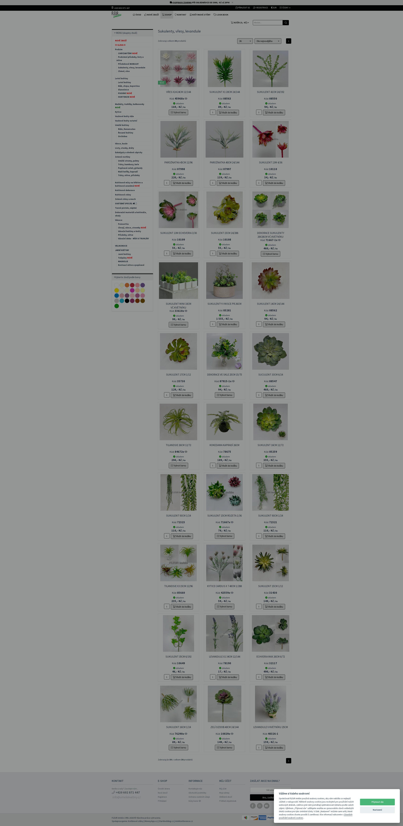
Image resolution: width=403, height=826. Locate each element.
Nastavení (377, 809)
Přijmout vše (377, 802)
